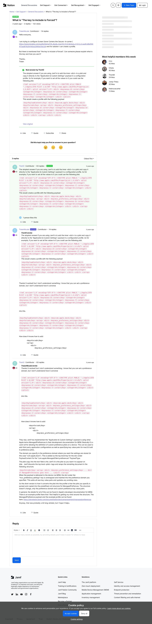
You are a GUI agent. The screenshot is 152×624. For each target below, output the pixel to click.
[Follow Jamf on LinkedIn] (17, 594)
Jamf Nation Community (67, 590)
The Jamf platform (89, 582)
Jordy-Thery (113, 82)
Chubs (111, 68)
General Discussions (29, 5)
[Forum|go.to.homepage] (9, 5)
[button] (129, 5)
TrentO (21, 166)
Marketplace (63, 597)
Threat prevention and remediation (127, 594)
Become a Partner (65, 601)
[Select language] (118, 5)
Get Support (45, 5)
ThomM (112, 75)
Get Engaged (93, 5)
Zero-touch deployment (91, 586)
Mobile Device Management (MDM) (95, 590)
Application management (91, 594)
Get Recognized (77, 5)
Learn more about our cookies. (119, 608)
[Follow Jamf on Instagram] (26, 594)
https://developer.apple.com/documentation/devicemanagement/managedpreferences (57, 499)
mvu (110, 61)
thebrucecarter (114, 89)
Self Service (118, 582)
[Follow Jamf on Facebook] (31, 594)
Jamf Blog (62, 594)
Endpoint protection (121, 590)
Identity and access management (127, 586)
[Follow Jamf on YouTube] (21, 594)
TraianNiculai (24, 31)
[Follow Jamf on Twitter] (12, 594)
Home (12, 12)
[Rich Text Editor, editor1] (53, 544)
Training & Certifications (67, 586)
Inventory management (91, 597)
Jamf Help (62, 582)
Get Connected (60, 5)
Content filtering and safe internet (127, 597)
